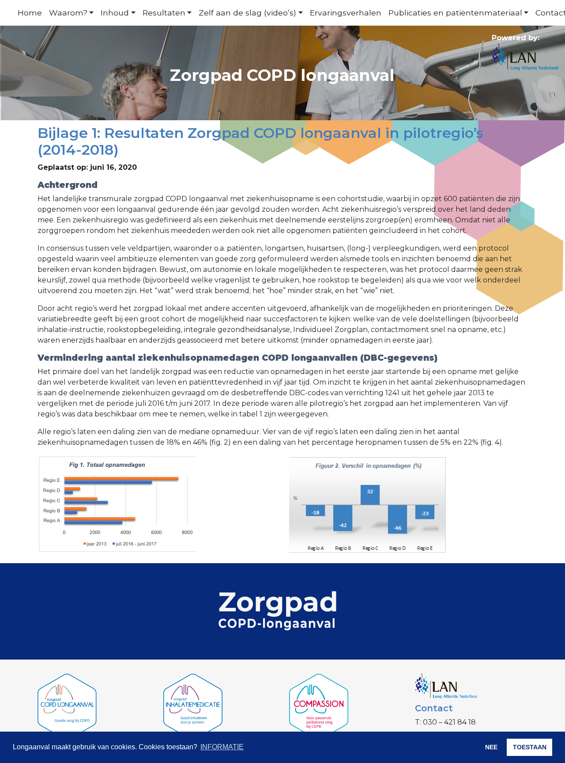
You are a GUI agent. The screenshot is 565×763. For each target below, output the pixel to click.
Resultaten (164, 12)
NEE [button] (491, 747)
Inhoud (115, 12)
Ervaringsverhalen (345, 12)
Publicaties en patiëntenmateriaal (455, 12)
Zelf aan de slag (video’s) (247, 12)
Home (30, 12)
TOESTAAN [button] (529, 747)
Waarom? (68, 12)
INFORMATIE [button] (222, 747)
